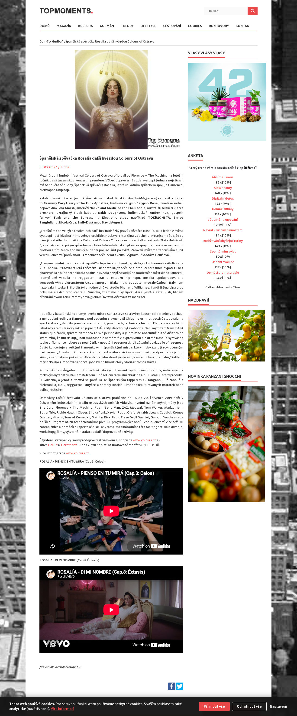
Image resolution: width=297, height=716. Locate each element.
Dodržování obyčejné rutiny (223, 241)
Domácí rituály (222, 209)
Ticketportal (69, 445)
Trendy (127, 26)
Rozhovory (219, 26)
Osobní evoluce (223, 262)
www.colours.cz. (78, 453)
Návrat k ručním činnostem (222, 230)
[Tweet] (179, 689)
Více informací (62, 709)
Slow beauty (223, 188)
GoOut (53, 445)
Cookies (195, 26)
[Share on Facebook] (171, 689)
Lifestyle (148, 26)
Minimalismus (222, 177)
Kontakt (243, 26)
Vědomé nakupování (223, 220)
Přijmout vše (214, 706)
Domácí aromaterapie (223, 273)
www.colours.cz (144, 440)
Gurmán (107, 26)
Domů (44, 26)
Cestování (172, 26)
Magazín (64, 26)
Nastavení (278, 706)
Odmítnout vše (249, 706)
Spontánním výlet (223, 251)
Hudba (57, 41)
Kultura (85, 26)
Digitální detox (223, 198)
